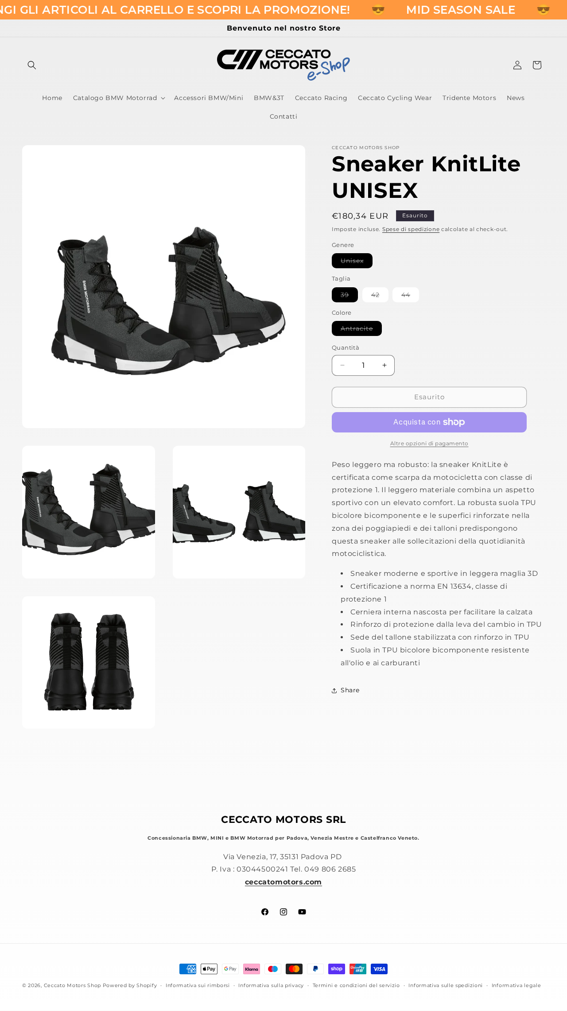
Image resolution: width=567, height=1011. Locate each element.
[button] (32, 65)
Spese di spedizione (410, 229)
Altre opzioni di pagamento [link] (429, 443)
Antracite (361, 330)
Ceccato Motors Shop (72, 985)
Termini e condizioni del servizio (356, 985)
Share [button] (350, 690)
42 (379, 296)
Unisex (357, 262)
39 (349, 296)
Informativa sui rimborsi (198, 985)
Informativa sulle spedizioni (445, 985)
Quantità (345, 347)
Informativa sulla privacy (271, 985)
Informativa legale (516, 985)
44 (410, 296)
